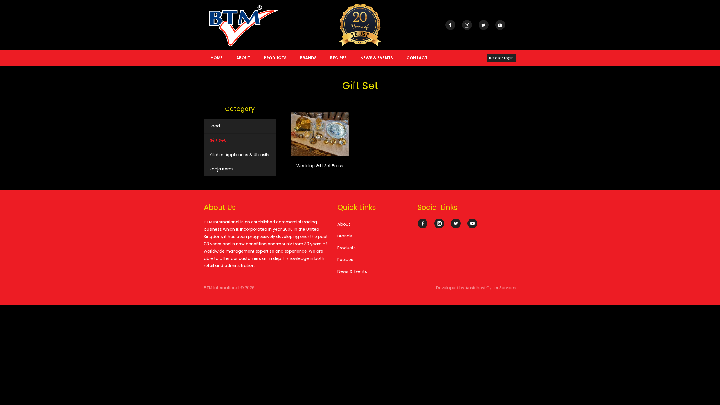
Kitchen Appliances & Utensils (239, 155)
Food (215, 126)
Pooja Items (222, 169)
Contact (417, 57)
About (243, 57)
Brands (308, 57)
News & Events (376, 57)
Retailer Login (501, 57)
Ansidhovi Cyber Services (490, 288)
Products (275, 57)
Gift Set (218, 140)
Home (217, 57)
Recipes (338, 57)
